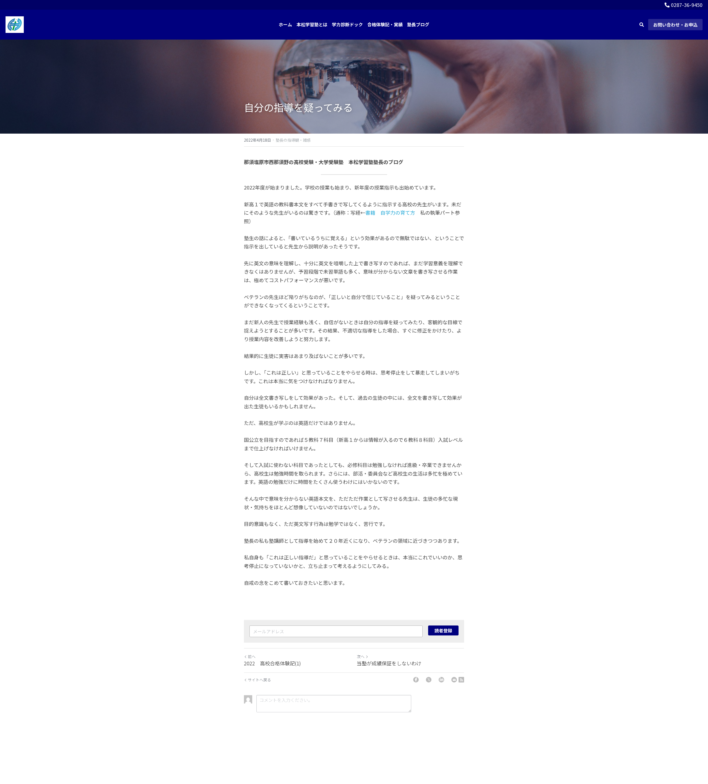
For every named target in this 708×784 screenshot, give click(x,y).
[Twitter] (428, 679)
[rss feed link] (461, 679)
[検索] (641, 24)
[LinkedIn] (441, 679)
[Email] (454, 679)
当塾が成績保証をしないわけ (389, 663)
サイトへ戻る (259, 679)
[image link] (15, 24)
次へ (361, 656)
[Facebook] (416, 679)
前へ (252, 656)
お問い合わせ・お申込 (675, 24)
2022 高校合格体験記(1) (272, 663)
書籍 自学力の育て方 (390, 212)
